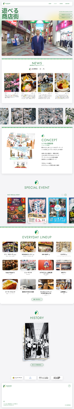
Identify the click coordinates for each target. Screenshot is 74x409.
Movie (61, 3)
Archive (67, 3)
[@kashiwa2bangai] (30, 69)
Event (55, 3)
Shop (50, 3)
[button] (65, 195)
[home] (6, 3)
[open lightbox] (58, 210)
